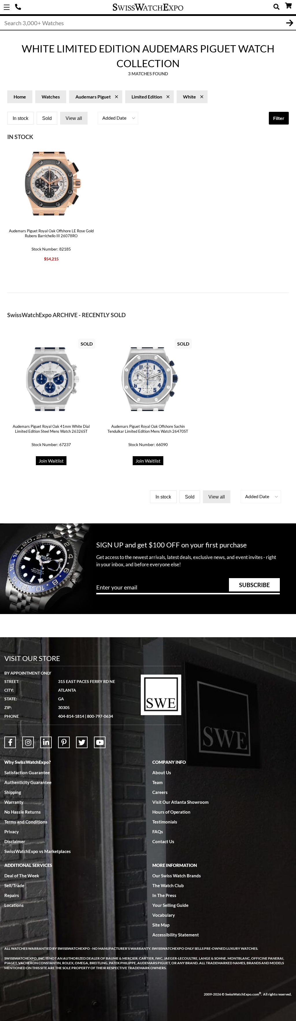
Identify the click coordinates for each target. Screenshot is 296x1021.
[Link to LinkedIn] (46, 742)
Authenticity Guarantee (27, 782)
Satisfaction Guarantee (27, 772)
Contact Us (163, 841)
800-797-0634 (100, 716)
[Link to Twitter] (82, 742)
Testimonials (164, 821)
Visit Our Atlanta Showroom (180, 802)
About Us (161, 772)
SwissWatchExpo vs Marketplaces (37, 851)
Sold (47, 118)
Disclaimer (14, 841)
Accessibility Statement (175, 934)
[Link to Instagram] (28, 742)
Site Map (160, 924)
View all (74, 118)
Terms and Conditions (25, 821)
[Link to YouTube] (100, 742)
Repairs (11, 895)
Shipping (12, 792)
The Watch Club (168, 885)
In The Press (164, 895)
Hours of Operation (171, 811)
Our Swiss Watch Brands (176, 875)
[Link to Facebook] (10, 742)
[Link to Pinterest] (64, 742)
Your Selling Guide (170, 905)
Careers (160, 792)
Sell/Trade (14, 885)
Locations (14, 905)
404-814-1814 (18, 7)
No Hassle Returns (22, 811)
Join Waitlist (51, 460)
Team (157, 782)
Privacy (11, 831)
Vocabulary (163, 915)
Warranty (13, 802)
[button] (118, 118)
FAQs (157, 831)
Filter (278, 118)
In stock (20, 118)
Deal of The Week (21, 875)
